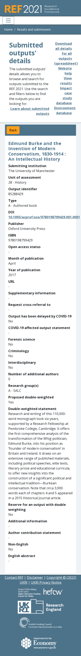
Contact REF (14, 577)
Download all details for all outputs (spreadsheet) (66, 53)
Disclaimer (35, 577)
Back (13, 130)
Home (8, 29)
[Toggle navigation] (8, 20)
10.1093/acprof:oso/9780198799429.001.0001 (44, 217)
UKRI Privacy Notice (46, 582)
